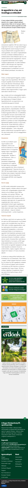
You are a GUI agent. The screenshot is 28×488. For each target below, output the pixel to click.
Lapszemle (4, 7)
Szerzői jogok (18, 459)
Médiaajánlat (18, 464)
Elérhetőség (18, 466)
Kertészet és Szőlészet (7, 461)
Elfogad (4, 485)
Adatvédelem (18, 457)
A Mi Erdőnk (4, 477)
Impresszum (18, 461)
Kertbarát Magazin (6, 468)
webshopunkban (5, 447)
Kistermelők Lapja (6, 463)
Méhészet (3, 466)
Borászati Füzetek (5, 475)
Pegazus (3, 470)
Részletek (3, 483)
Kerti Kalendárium (6, 473)
